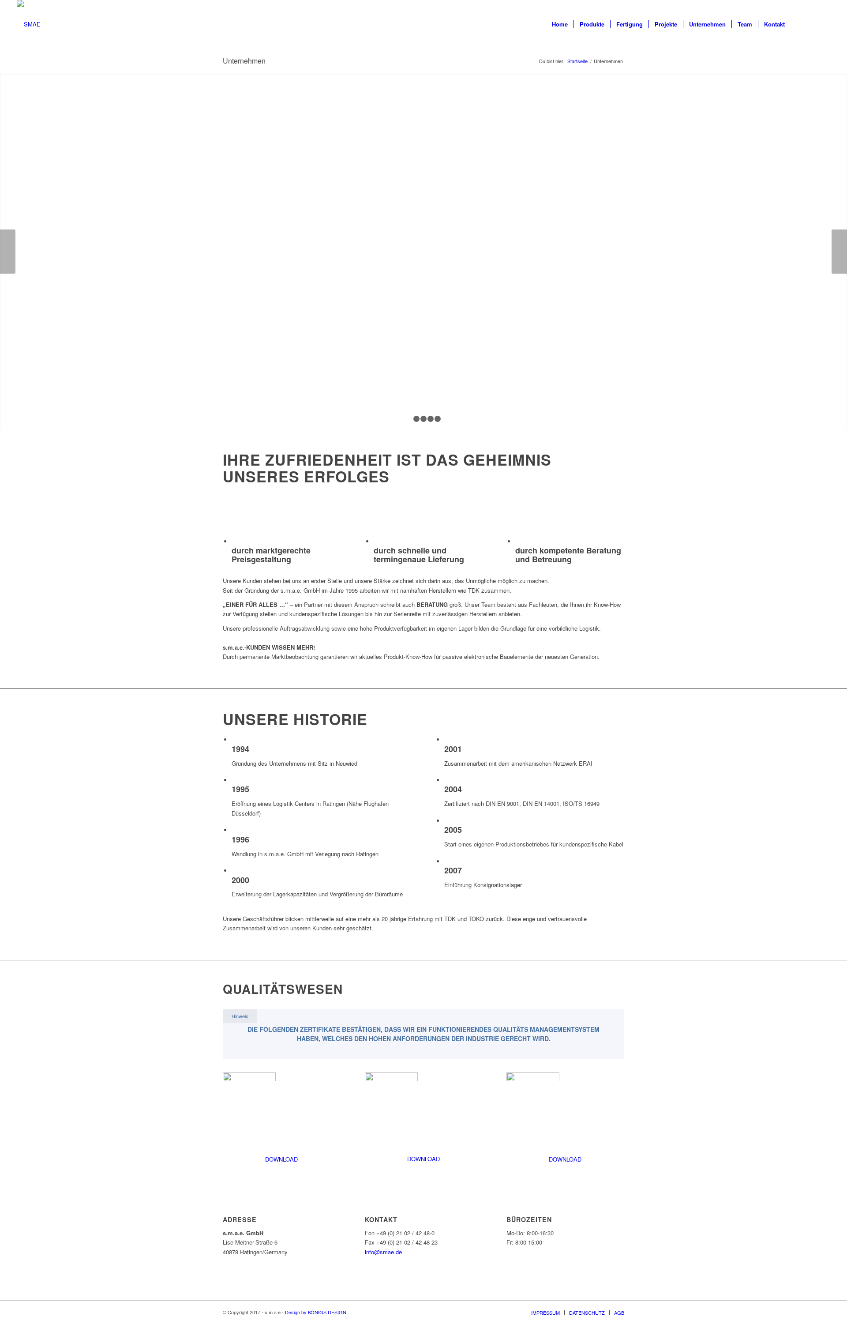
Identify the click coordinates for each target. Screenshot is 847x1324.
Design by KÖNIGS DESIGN (315, 1312)
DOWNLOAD (281, 1159)
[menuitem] (559, 24)
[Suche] (799, 24)
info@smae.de (383, 1252)
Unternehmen (244, 61)
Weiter (839, 251)
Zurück (7, 251)
